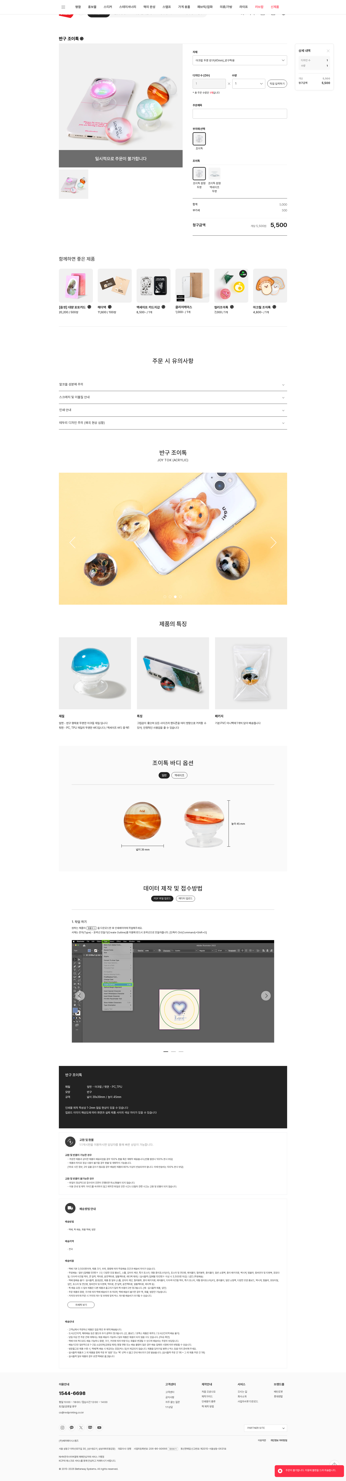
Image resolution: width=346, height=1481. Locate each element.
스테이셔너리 (127, 7)
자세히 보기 (81, 1304)
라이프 (243, 7)
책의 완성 (149, 7)
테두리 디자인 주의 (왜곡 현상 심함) (82, 423)
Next (266, 996)
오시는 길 (242, 1391)
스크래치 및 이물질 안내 (74, 397)
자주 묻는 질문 (172, 1402)
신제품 (275, 7)
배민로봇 (278, 1391)
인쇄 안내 (65, 410)
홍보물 (92, 7)
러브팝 (259, 7)
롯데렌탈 (278, 1396)
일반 (164, 775)
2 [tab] (173, 1053)
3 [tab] (181, 1053)
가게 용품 (184, 7)
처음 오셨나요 (208, 1391)
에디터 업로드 (185, 898)
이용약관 (262, 1440)
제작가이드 (207, 1396)
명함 (78, 7)
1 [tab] (165, 1053)
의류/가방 (226, 7)
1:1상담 (169, 1407)
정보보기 (173, 1449)
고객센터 (169, 1392)
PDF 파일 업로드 (162, 898)
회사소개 (242, 1396)
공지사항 (169, 1397)
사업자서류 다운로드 (248, 1401)
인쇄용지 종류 (208, 1401)
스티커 (108, 7)
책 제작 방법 (208, 1406)
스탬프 (167, 7)
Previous (80, 996)
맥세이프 (179, 775)
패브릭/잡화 (205, 7)
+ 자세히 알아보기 (81, 932)
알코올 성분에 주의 (71, 384)
